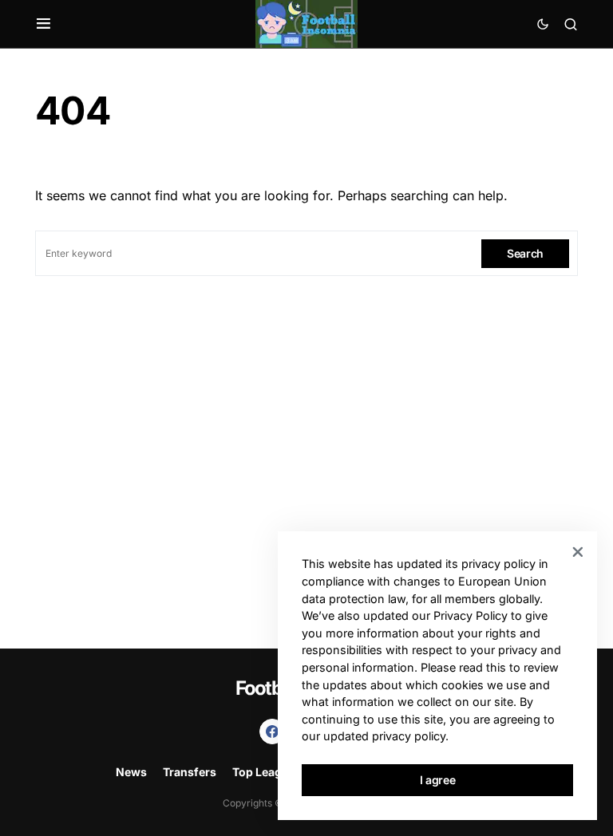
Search (525, 253)
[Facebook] (272, 731)
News (131, 772)
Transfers (189, 772)
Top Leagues (267, 772)
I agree (438, 780)
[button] (43, 24)
